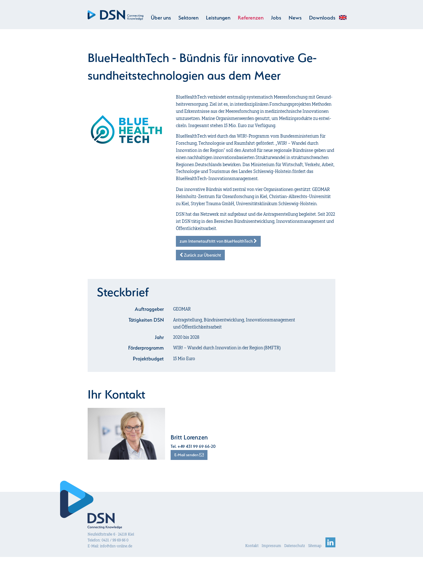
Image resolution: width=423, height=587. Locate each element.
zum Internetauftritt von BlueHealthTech (217, 241)
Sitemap (314, 545)
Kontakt (252, 545)
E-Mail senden (186, 454)
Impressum (271, 545)
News (295, 18)
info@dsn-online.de (116, 546)
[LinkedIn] (330, 545)
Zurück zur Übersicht (202, 255)
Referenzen (251, 18)
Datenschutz (294, 545)
